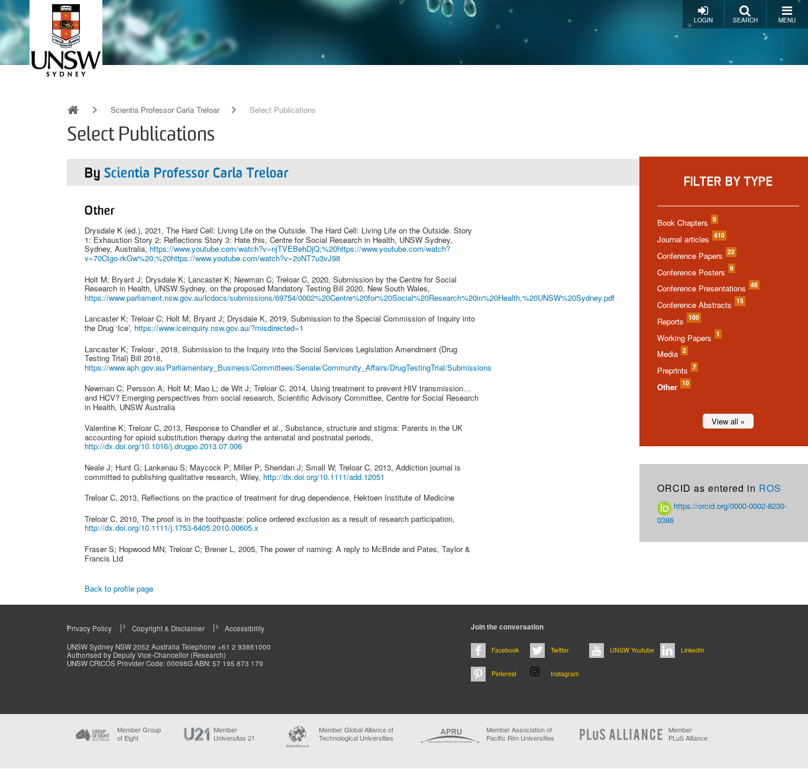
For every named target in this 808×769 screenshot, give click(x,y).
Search (745, 20)
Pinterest (504, 673)
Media (671, 353)
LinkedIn (692, 649)
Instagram (565, 673)
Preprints (676, 370)
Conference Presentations (707, 288)
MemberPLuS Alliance (687, 733)
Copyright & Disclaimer (168, 628)
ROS (770, 488)
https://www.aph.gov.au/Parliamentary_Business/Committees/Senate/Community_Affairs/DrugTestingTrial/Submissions (288, 367)
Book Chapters (686, 222)
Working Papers (688, 337)
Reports (677, 321)
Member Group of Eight (139, 733)
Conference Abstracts (699, 304)
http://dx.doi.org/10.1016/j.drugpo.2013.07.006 (163, 446)
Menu (787, 20)
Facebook (505, 649)
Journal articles (690, 239)
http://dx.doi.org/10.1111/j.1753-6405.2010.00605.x (171, 527)
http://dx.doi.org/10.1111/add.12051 (323, 476)
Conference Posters (694, 272)
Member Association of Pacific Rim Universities (520, 734)
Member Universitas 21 (234, 733)
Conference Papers (695, 255)
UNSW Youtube (632, 649)
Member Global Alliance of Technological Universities (356, 734)
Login (703, 20)
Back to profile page (119, 588)
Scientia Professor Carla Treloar (165, 110)
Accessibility (244, 628)
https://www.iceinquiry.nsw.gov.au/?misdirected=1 (218, 327)
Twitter (560, 649)
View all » (728, 421)
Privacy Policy (89, 628)
